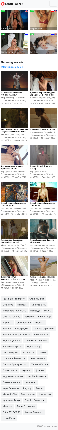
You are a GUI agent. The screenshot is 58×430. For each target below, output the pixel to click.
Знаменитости (9, 100)
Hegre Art (26, 370)
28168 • (13, 103)
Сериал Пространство (15, 364)
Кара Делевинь (11, 388)
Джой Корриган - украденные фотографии (13, 278)
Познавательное (11, 382)
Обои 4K (39, 322)
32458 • (13, 288)
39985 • (14, 177)
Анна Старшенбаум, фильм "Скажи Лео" (42, 204)
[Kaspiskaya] (14, 43)
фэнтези (40, 370)
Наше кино (30, 382)
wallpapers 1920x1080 (14, 310)
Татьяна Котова (39, 364)
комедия (29, 316)
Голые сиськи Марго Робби (42, 129)
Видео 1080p (33, 346)
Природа (35, 310)
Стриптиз (8, 304)
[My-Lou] (43, 43)
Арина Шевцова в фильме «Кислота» (42, 241)
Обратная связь (48, 426)
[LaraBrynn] (14, 19)
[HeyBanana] (43, 19)
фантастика (45, 394)
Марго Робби (10, 394)
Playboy (27, 388)
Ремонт (40, 388)
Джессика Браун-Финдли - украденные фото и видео (42, 93)
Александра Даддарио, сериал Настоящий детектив (12, 242)
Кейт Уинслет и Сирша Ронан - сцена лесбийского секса (14, 130)
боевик (42, 352)
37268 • (43, 103)
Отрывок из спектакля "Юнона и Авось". (11, 93)
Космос (7, 328)
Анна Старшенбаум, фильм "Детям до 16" (13, 204)
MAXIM (47, 310)
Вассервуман (22, 328)
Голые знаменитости (14, 298)
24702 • (42, 251)
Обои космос (24, 322)
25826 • (15, 251)
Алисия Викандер (34, 412)
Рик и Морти (28, 394)
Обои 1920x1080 (11, 316)
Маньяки (7, 406)
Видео (35, 282)
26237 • (15, 140)
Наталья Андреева (13, 346)
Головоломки (10, 370)
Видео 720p (44, 316)
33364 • (42, 285)
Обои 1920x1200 (11, 412)
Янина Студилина (25, 406)
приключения (41, 334)
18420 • (15, 214)
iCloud (50, 100)
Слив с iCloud (36, 298)
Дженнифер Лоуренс (36, 340)
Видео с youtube (11, 340)
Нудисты (7, 322)
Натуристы (29, 352)
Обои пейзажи (37, 358)
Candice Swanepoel (35, 400)
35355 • (43, 177)
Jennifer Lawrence (36, 376)
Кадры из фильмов (13, 376)
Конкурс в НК (38, 304)
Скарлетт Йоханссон (14, 358)
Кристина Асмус (12, 400)
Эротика (43, 282)
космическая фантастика (16, 334)
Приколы (22, 304)
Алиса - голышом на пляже (42, 277)
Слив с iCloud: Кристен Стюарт (41, 167)
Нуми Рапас (9, 418)
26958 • (43, 138)
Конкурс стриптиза (43, 328)
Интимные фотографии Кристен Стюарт (12, 167)
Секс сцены (23, 100)
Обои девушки (10, 352)
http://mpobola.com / (12, 67)
